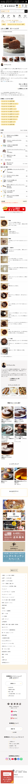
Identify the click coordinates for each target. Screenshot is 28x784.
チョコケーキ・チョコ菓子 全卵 (8, 124)
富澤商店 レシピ (4, 21)
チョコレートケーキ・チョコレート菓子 (16, 24)
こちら (4, 81)
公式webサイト (13, 380)
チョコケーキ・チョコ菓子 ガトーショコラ (10, 114)
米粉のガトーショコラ (6, 457)
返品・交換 (10, 691)
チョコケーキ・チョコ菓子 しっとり (9, 108)
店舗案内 (20, 772)
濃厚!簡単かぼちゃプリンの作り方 (20, 481)
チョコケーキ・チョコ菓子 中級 (8, 101)
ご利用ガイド (12, 741)
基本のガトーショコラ (6, 421)
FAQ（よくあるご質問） (14, 743)
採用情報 (25, 772)
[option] (14, 45)
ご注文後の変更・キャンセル (14, 693)
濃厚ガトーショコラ (19, 421)
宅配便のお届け (11, 689)
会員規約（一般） (13, 745)
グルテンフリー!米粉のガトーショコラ (7, 439)
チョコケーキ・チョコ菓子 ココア (8, 121)
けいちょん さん (7, 64)
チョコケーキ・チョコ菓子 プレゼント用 (10, 116)
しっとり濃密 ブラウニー (21, 439)
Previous (2, 392)
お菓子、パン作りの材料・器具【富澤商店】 (10, 20)
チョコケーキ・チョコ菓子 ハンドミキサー (10, 111)
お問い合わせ (11, 695)
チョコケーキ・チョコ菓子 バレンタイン (10, 103)
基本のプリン (4, 481)
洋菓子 (4, 24)
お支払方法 (10, 687)
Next (26, 392)
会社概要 (15, 732)
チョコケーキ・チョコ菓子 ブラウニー (9, 119)
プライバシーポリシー (14, 747)
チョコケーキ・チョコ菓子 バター (8, 106)
